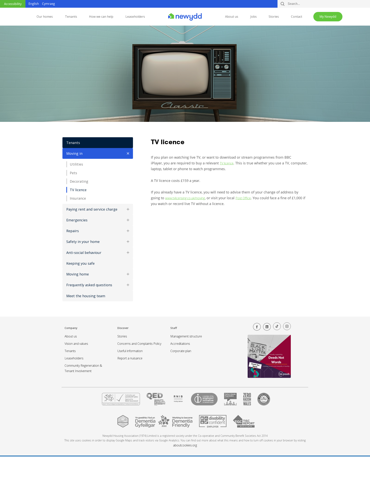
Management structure (186, 336)
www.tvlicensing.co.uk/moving (185, 198)
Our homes (45, 16)
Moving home (77, 274)
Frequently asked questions (89, 285)
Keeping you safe (80, 263)
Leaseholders (135, 16)
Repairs (72, 230)
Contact (296, 16)
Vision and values (76, 343)
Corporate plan (180, 351)
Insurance (78, 198)
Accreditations (180, 343)
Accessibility (13, 4)
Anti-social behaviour (83, 252)
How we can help (101, 16)
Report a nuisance (129, 358)
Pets (73, 173)
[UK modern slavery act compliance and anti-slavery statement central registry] (244, 423)
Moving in (74, 153)
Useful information (130, 351)
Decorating (79, 181)
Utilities (76, 164)
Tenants (71, 16)
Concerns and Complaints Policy (139, 343)
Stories (274, 16)
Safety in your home (83, 241)
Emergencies (76, 220)
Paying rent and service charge (91, 209)
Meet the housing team (85, 296)
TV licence (78, 189)
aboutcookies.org (185, 445)
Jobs (253, 16)
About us (231, 16)
